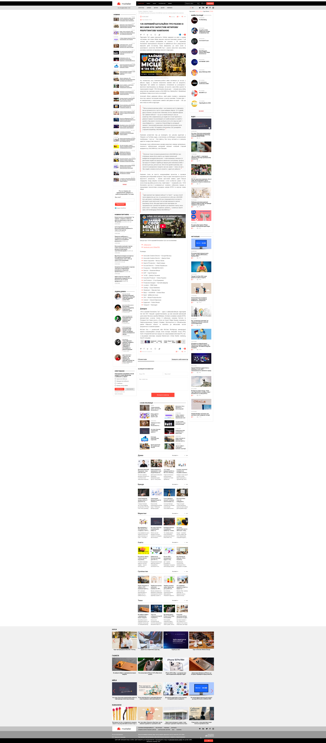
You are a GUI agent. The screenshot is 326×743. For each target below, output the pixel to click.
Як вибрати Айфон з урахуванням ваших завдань (124, 673)
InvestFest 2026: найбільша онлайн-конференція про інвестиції (204, 32)
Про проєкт (159, 727)
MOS (173, 729)
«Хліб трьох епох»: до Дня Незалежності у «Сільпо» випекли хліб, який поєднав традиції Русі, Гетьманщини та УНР (127, 46)
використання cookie (175, 739)
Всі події (201, 111)
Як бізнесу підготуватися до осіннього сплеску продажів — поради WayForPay (127, 93)
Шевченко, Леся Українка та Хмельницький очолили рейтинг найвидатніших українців (179, 410)
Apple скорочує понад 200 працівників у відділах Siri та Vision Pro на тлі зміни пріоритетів (123, 279)
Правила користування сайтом (147, 729)
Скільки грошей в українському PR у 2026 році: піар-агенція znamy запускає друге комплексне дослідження (127, 100)
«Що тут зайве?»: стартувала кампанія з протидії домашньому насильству (180, 448)
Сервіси (149, 7)
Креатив (173, 16)
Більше (125, 184)
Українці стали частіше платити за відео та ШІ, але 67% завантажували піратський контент (127, 167)
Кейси (114, 680)
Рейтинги (169, 7)
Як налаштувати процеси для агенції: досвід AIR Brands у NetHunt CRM (199, 255)
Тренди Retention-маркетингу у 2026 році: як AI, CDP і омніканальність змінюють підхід (201, 369)
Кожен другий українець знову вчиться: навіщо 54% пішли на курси (127, 113)
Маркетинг (141, 3)
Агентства (141, 7)
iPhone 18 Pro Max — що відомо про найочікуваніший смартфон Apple (176, 673)
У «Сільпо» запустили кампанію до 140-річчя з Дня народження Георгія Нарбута (127, 180)
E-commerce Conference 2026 (204, 83)
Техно (154, 3)
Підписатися (120, 204)
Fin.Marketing (203, 19)
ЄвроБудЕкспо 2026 (205, 103)
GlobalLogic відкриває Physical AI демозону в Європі (127, 173)
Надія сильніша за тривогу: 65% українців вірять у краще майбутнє (180, 440)
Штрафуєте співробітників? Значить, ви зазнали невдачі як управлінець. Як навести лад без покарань (200, 345)
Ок (208, 740)
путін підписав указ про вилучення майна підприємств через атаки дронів (124, 228)
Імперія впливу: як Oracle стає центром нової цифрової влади (200, 414)
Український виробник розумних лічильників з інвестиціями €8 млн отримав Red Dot (127, 140)
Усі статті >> (175, 455)
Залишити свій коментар (180, 359)
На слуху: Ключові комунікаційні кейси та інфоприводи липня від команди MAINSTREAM (156, 433)
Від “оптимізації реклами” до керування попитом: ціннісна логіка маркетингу (199, 322)
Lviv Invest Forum (204, 40)
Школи (162, 7)
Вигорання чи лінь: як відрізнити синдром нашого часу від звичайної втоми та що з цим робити (124, 723)
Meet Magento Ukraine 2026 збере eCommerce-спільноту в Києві (204, 53)
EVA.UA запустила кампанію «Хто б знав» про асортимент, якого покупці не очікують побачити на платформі (201, 181)
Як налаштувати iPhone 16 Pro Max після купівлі (150, 673)
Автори (156, 7)
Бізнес (148, 3)
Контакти (173, 727)
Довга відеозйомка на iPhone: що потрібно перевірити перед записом (201, 673)
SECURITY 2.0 (202, 92)
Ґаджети (115, 655)
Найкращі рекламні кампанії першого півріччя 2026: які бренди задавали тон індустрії (201, 203)
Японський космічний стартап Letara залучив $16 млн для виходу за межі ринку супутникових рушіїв (123, 248)
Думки (170, 3)
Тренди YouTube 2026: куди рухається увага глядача (199, 277)
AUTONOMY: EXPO (204, 61)
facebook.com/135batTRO (151, 247)
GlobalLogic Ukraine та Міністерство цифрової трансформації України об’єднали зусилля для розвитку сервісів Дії (128, 153)
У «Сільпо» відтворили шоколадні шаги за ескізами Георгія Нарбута (127, 133)
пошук (198, 3)
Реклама (166, 727)
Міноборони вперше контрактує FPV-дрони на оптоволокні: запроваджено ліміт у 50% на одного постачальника (124, 258)
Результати (130, 389)
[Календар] (202, 3)
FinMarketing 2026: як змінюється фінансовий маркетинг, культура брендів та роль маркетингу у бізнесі (127, 59)
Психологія (116, 705)
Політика (179, 729)
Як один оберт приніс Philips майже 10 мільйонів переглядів (200, 225)
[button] (187, 455)
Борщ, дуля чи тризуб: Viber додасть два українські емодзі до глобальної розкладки (155, 417)
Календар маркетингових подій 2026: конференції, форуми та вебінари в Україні (155, 440)
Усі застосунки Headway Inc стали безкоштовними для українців (180, 423)
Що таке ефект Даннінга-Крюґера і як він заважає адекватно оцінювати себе (150, 723)
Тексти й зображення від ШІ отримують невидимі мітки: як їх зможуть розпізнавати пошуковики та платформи (127, 120)
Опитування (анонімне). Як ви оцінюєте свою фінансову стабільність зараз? (124, 375)
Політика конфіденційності (146, 727)
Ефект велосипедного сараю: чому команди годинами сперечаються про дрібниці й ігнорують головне (176, 723)
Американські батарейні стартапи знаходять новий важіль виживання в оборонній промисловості (125, 269)
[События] (204, 4)
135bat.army (147, 245)
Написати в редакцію (147, 351)
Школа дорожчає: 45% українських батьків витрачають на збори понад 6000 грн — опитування (155, 448)
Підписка (210, 3)
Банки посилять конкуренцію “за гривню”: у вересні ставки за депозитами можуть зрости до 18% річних (124, 219)
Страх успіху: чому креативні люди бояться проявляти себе (201, 723)
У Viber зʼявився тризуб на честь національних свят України (180, 417)
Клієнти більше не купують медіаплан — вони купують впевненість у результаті (199, 299)
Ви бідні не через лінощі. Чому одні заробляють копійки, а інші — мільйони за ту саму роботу (201, 392)
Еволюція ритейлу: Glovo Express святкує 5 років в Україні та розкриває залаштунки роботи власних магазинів (128, 160)
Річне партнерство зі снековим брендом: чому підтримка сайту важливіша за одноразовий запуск (150, 698)
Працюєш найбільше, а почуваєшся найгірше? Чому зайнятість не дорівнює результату (123, 239)
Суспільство (162, 3)
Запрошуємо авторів (164, 729)
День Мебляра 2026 (205, 72)
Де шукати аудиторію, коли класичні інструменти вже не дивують (176, 698)
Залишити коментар (163, 395)
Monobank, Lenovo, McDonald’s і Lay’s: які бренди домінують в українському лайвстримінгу (127, 126)
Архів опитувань (119, 393)
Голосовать (119, 389)
